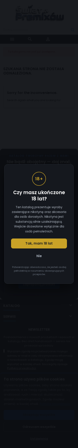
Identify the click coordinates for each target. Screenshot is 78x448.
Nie (39, 256)
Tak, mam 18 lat (39, 243)
